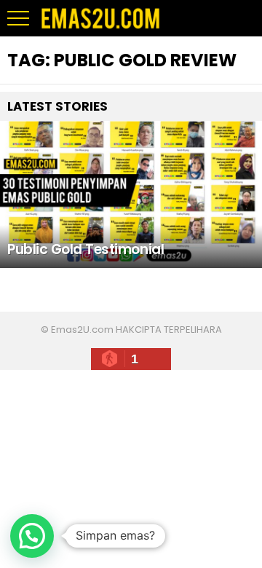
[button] (32, 536)
